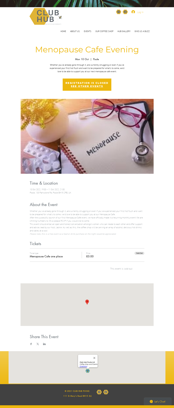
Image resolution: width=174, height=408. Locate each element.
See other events (87, 86)
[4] (118, 12)
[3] (125, 12)
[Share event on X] (37, 344)
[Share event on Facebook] (31, 344)
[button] (104, 31)
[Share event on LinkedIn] (44, 344)
